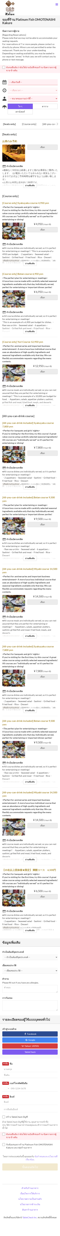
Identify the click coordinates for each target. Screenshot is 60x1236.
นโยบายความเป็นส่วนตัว (30, 1199)
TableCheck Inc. (29, 1217)
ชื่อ (7, 1063)
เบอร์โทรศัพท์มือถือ (15, 1083)
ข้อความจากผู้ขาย (10, 31)
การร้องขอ (7, 998)
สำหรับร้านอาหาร (30, 1188)
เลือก (42, 147)
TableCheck (30, 1052)
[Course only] (29, 123)
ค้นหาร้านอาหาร (30, 1209)
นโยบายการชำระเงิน (30, 1204)
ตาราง (45, 106)
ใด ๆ (20, 106)
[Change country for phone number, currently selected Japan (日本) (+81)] (6, 1088)
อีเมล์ (8, 1096)
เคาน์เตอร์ (20, 111)
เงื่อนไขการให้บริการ (30, 1193)
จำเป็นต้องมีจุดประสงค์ (13, 952)
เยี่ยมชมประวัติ (9, 965)
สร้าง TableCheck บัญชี (17, 1117)
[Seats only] (9, 123)
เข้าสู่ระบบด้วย (9, 1029)
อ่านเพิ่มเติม (30, 185)
